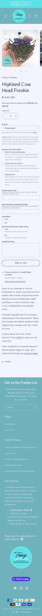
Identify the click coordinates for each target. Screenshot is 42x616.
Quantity (5, 111)
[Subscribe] (34, 407)
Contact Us (10, 453)
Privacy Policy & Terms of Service (20, 471)
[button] (5, 16)
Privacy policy (26, 612)
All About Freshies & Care (16, 459)
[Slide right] (26, 71)
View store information (15, 281)
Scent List (9, 430)
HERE (35, 132)
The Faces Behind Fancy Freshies (20, 447)
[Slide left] (15, 71)
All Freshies (10, 424)
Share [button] (8, 362)
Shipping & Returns (13, 465)
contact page (30, 353)
